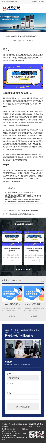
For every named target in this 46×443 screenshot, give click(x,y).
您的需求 (10, 374)
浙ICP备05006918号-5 (8, 429)
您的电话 (10, 393)
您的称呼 (10, 384)
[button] (16, 269)
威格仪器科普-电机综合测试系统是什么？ (22, 214)
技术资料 (5, 280)
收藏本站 (34, 2)
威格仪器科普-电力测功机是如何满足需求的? (23, 210)
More (42, 281)
